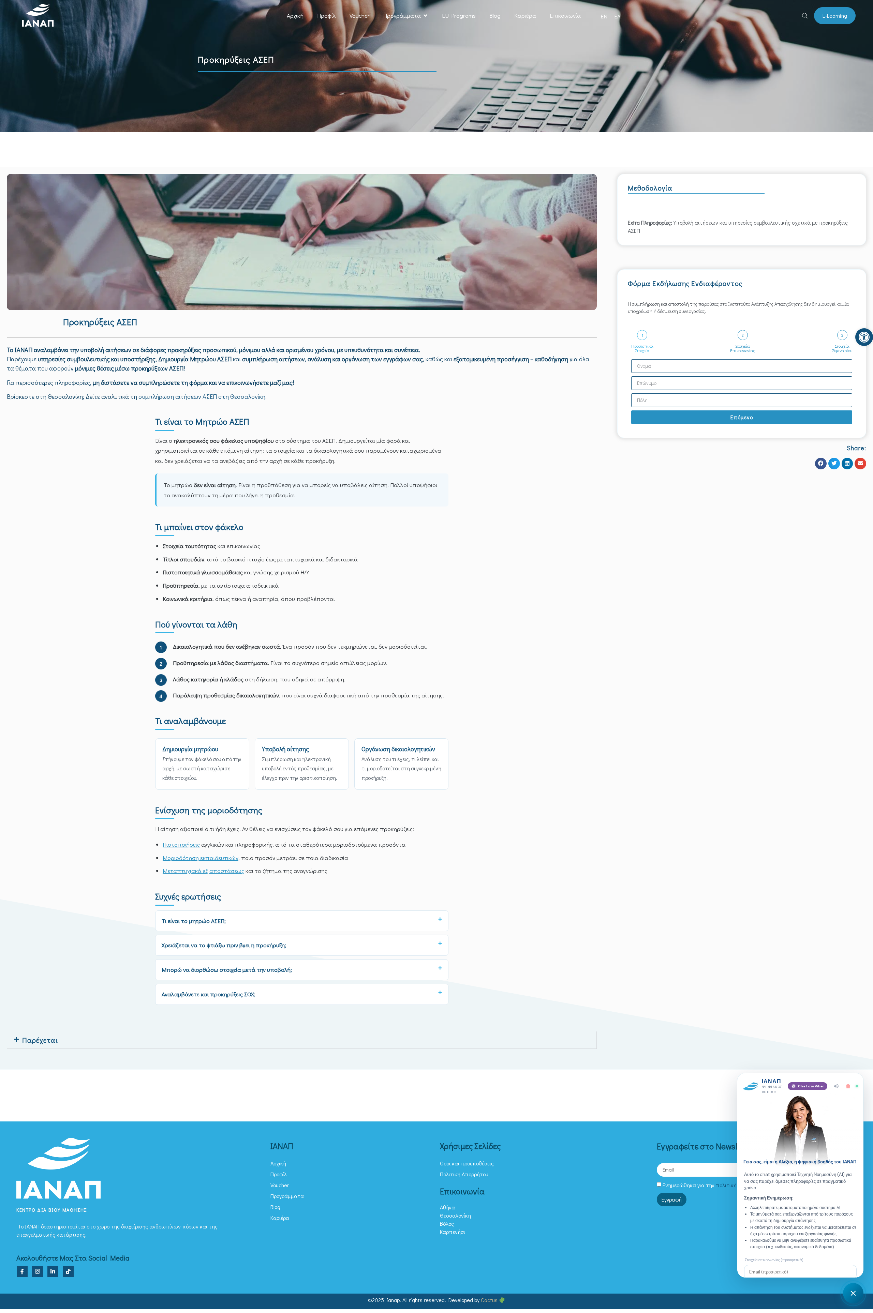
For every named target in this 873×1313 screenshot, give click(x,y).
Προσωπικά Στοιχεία (642, 348)
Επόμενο (741, 417)
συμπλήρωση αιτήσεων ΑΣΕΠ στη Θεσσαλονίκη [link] (201, 396)
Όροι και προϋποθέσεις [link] (467, 1163)
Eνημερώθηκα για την (714, 1185)
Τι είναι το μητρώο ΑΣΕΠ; (194, 921)
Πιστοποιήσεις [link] (181, 844)
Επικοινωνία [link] (565, 15)
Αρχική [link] (295, 15)
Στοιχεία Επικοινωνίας (742, 348)
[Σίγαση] (836, 1086)
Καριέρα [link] (525, 15)
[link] (864, 337)
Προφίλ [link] (326, 15)
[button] (425, 15)
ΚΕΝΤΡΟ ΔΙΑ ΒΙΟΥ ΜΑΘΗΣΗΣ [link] (51, 1210)
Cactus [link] (490, 1299)
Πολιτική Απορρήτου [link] (464, 1174)
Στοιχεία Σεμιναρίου (842, 348)
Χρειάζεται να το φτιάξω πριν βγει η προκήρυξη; (224, 945)
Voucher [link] (360, 15)
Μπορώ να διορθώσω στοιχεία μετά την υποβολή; (227, 970)
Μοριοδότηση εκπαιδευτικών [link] (200, 858)
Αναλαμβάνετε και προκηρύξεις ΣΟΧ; (208, 994)
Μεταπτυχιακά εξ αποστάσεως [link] (203, 871)
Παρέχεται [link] (40, 1040)
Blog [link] (495, 15)
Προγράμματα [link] (402, 15)
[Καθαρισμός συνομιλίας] (848, 1086)
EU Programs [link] (459, 15)
